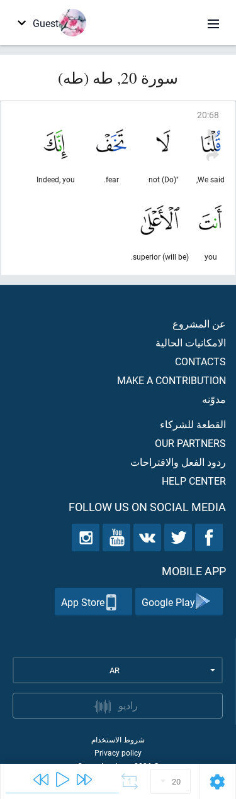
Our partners (190, 442)
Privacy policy (118, 752)
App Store (82, 602)
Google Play (168, 602)
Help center (194, 480)
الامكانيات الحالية (190, 342)
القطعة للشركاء (193, 424)
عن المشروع (199, 323)
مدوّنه (214, 398)
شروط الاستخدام (118, 739)
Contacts (200, 361)
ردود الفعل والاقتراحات (178, 461)
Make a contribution (171, 380)
